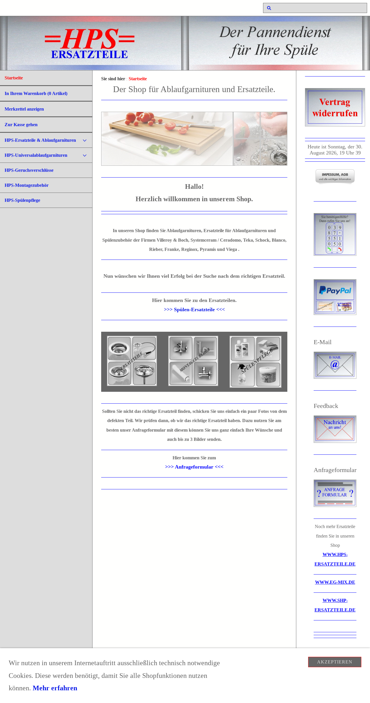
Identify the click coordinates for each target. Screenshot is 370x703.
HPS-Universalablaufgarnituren (36, 155)
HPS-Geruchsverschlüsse (29, 170)
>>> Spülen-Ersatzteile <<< (194, 309)
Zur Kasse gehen (21, 124)
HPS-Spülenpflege (22, 200)
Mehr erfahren (55, 688)
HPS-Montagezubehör (27, 185)
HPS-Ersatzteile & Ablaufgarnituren (40, 140)
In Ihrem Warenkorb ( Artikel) (36, 93)
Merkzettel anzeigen (24, 109)
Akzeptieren (334, 661)
